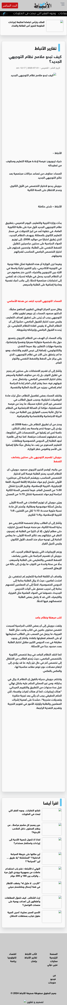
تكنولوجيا (12, 957)
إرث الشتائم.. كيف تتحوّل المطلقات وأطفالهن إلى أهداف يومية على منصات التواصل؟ (22, 901)
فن (54, 975)
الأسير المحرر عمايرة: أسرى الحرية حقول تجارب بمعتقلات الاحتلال (24, 914)
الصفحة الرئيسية (54, 955)
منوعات (52, 982)
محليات (54, 961)
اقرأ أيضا (50, 802)
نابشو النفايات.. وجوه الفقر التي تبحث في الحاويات (24, 812)
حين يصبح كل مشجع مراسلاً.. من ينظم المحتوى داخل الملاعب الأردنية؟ (24, 828)
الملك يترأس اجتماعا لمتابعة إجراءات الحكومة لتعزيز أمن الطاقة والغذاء (26, 23)
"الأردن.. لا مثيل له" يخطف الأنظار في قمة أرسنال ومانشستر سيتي (23, 885)
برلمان (34, 961)
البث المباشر (10, 5)
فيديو (53, 978)
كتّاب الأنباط (31, 953)
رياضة (13, 961)
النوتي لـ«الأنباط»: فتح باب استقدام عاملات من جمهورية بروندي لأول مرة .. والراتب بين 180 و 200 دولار (22, 872)
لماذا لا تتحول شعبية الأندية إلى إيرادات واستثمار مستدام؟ (24, 841)
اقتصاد (12, 953)
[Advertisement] (33, 115)
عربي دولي (52, 964)
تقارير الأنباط (46, 47)
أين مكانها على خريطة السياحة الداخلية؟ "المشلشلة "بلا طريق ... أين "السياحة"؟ (23, 857)
